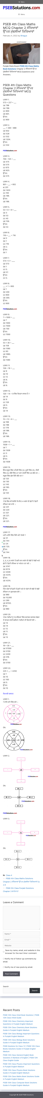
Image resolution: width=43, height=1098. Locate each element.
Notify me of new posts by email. (19, 967)
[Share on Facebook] (2, 551)
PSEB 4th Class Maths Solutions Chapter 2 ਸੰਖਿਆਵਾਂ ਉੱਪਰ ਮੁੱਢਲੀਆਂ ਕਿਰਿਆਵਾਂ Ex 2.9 (21, 881)
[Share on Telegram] (2, 547)
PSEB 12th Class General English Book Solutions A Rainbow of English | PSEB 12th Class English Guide (20, 1057)
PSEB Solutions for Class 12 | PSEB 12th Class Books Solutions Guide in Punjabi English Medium (21, 1048)
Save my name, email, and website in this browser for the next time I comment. (22, 951)
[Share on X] (2, 556)
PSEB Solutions (28, 1095)
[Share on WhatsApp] (2, 542)
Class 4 (9, 875)
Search (6, 986)
